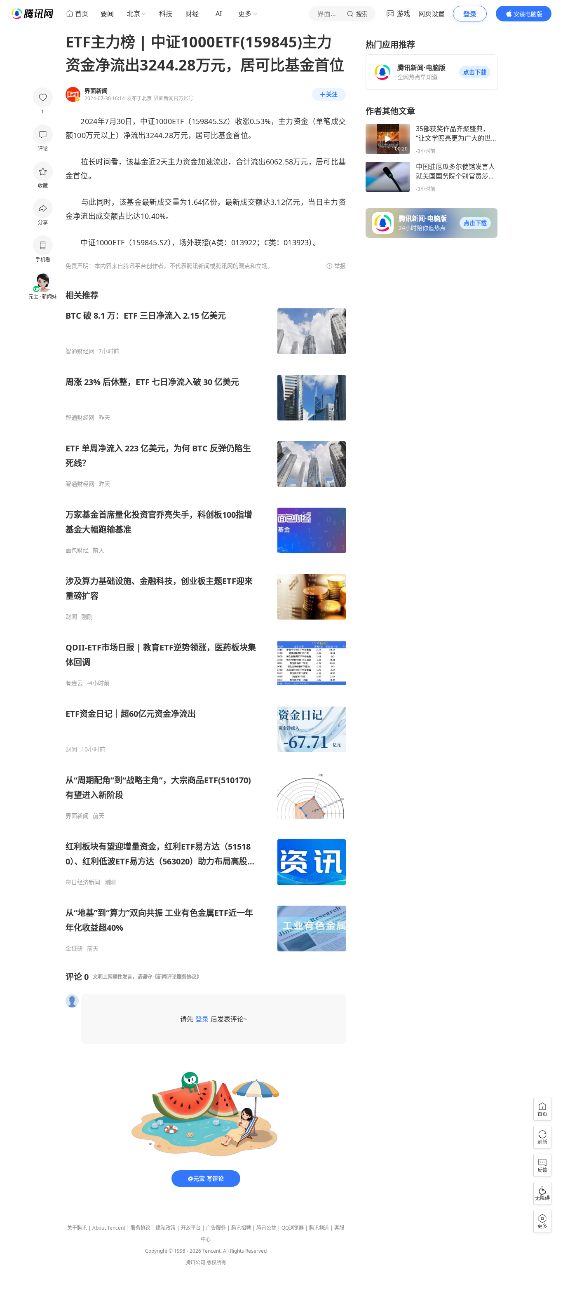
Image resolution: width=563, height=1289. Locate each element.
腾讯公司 (195, 1262)
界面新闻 (77, 816)
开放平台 (191, 1227)
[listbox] (206, 621)
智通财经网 (80, 351)
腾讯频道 (319, 1227)
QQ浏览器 (293, 1227)
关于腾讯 (77, 1227)
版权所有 (216, 1262)
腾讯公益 (266, 1227)
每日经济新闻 (83, 882)
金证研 (74, 948)
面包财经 (77, 550)
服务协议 (140, 1227)
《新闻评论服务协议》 (177, 976)
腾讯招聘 (241, 1227)
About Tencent (108, 1227)
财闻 (71, 617)
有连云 (74, 683)
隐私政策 (166, 1227)
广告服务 (216, 1227)
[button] (474, 72)
